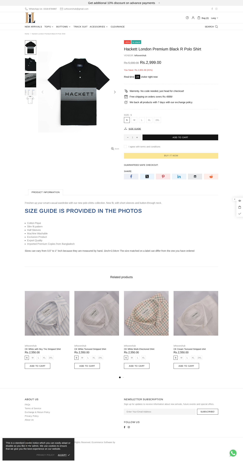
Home (27, 34)
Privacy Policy (32, 416)
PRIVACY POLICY (46, 455)
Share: (128, 171)
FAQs (27, 404)
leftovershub (30, 17)
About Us (29, 420)
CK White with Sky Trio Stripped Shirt (43, 349)
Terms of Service (33, 408)
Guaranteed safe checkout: (141, 165)
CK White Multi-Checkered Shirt (139, 349)
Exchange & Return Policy (37, 412)
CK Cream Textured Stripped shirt (190, 349)
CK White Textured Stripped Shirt (90, 349)
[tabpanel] (47, 330)
